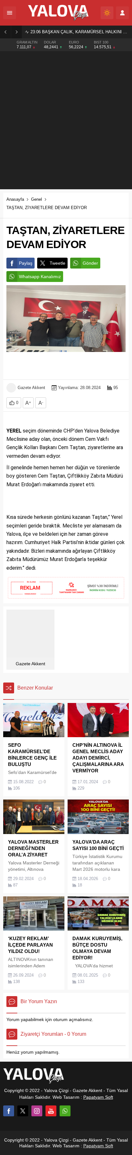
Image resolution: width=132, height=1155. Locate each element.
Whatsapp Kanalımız (40, 276)
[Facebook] (8, 1110)
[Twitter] (22, 1110)
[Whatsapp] (65, 1110)
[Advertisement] (66, 120)
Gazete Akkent (31, 387)
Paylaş (25, 263)
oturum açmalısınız (72, 1019)
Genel (36, 199)
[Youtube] (50, 1110)
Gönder (90, 263)
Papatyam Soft (98, 1097)
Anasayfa (15, 199)
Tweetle (57, 263)
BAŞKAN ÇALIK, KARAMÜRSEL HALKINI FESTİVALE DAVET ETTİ (79, 31)
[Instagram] (36, 1110)
